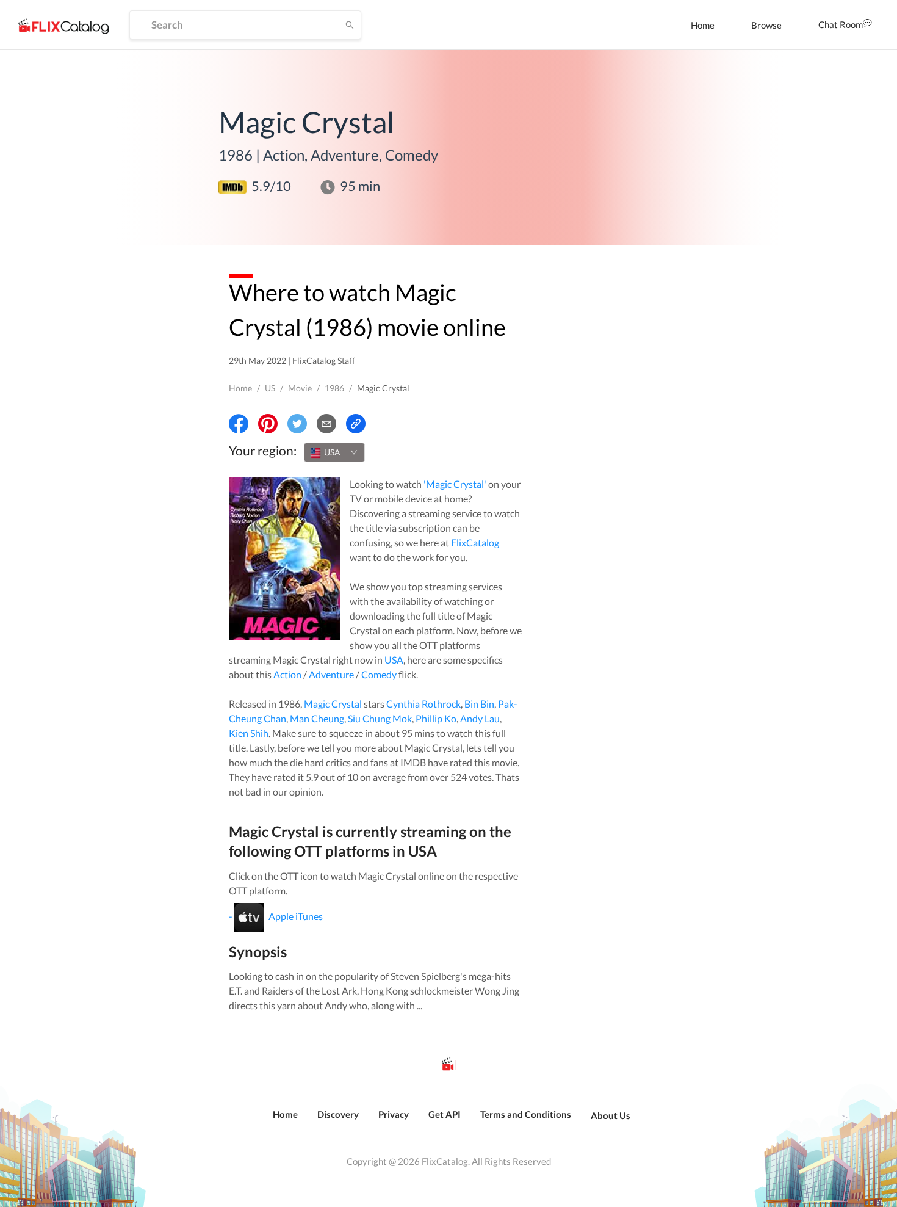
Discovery (338, 1114)
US (270, 388)
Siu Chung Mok (380, 718)
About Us (610, 1115)
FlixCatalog (475, 542)
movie (300, 388)
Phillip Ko (436, 718)
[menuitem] (702, 25)
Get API (444, 1114)
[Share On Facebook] (238, 423)
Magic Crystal (333, 703)
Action (287, 674)
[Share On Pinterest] (268, 423)
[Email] (326, 423)
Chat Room (840, 24)
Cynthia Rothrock (423, 703)
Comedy (379, 674)
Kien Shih (248, 733)
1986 (334, 388)
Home (703, 25)
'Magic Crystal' (454, 484)
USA (393, 659)
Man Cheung (317, 718)
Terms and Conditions (525, 1114)
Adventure (331, 674)
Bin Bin (479, 703)
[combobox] (334, 452)
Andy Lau (480, 718)
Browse (766, 25)
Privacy (393, 1114)
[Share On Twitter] (297, 423)
